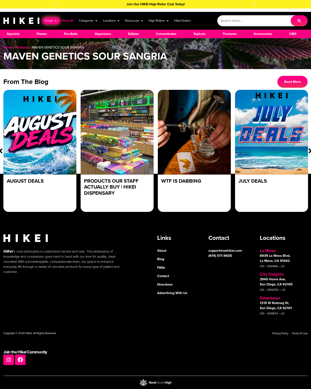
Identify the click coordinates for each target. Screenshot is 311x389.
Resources (132, 20)
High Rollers (157, 20)
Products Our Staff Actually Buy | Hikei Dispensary (111, 187)
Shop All (68, 20)
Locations (109, 20)
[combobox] (254, 20)
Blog (160, 259)
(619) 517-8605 (220, 255)
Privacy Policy (280, 333)
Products (22, 47)
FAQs (161, 267)
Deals (49, 20)
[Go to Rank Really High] (155, 382)
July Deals (252, 181)
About (161, 250)
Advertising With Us (172, 292)
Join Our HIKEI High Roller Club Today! (156, 4)
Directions (165, 284)
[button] (56, 4)
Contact (163, 276)
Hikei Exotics (182, 20)
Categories (86, 20)
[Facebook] (20, 359)
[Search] (299, 20)
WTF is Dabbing (181, 181)
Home (8, 47)
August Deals (25, 181)
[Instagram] (8, 359)
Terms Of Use (300, 333)
